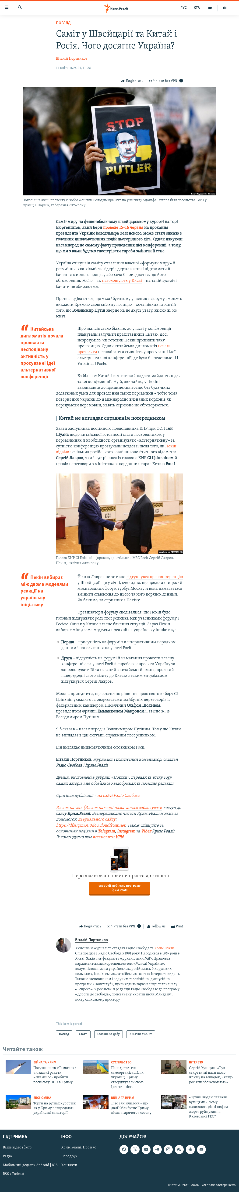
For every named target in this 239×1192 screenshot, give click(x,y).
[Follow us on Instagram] (168, 1149)
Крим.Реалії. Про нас (78, 1148)
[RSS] (179, 1149)
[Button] (132, 81)
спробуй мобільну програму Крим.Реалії (119, 888)
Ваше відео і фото (17, 1148)
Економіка (42, 1098)
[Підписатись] (201, 1149)
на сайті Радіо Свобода (118, 796)
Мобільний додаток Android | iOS (30, 1165)
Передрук (69, 1156)
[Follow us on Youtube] (146, 1149)
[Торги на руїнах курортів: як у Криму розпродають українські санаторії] (18, 1102)
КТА (197, 8)
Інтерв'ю (196, 1062)
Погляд (63, 23)
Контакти (69, 1165)
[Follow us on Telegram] (157, 1149)
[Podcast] (190, 1149)
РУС (183, 8)
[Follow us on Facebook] (124, 1149)
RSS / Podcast (13, 1174)
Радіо (7, 1156)
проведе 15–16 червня (123, 228)
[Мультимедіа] (210, 8)
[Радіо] (225, 8)
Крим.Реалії (164, 948)
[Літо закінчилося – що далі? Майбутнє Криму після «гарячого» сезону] (96, 1102)
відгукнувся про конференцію (154, 577)
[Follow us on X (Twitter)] (134, 1149)
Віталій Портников (72, 59)
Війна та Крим (44, 1062)
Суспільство (121, 1062)
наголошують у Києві (122, 281)
